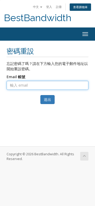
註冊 (59, 7)
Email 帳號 (16, 76)
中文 (36, 7)
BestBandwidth (38, 18)
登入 (49, 7)
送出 (47, 99)
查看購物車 (80, 7)
